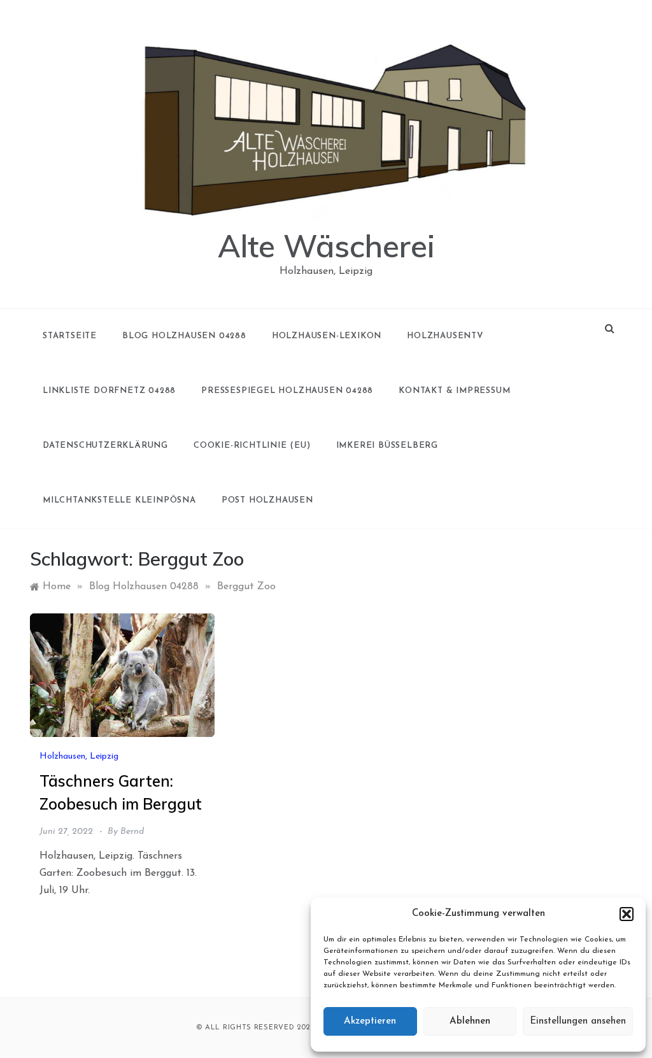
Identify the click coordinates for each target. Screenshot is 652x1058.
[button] (626, 914)
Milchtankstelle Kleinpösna (119, 500)
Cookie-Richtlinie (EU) (252, 445)
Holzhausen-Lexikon (326, 336)
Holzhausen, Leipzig (78, 756)
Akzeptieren (370, 1021)
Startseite (70, 336)
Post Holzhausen (267, 500)
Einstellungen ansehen (578, 1021)
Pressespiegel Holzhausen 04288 (287, 391)
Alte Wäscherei (326, 246)
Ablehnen (470, 1021)
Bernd (132, 831)
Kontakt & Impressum (454, 391)
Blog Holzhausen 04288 (184, 336)
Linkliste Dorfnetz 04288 (109, 391)
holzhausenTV (445, 336)
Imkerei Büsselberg (387, 445)
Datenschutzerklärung (105, 445)
